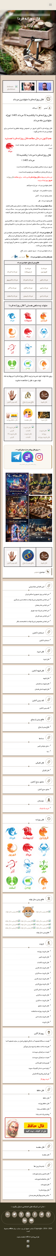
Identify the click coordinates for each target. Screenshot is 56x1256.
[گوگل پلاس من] (7, 1214)
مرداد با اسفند (12, 296)
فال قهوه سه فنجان (42, 683)
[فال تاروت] (40, 485)
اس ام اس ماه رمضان (42, 605)
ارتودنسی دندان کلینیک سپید (39, 1068)
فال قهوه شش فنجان (42, 689)
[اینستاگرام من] (28, 1214)
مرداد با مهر (44, 288)
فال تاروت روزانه (43, 951)
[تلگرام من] (41, 1214)
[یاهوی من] (48, 1214)
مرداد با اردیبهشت (28, 269)
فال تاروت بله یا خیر (42, 1016)
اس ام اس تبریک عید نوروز (40, 610)
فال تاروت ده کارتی (42, 1000)
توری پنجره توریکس (42, 1062)
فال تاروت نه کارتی (42, 995)
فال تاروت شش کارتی (41, 989)
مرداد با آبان (28, 288)
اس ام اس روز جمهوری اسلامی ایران (37, 594)
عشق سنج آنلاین (43, 789)
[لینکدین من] (24, 1220)
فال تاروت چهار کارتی (42, 978)
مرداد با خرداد (12, 272)
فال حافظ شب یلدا (43, 1109)
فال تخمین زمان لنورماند (40, 1173)
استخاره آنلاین (44, 640)
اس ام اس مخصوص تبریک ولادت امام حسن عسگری (31, 599)
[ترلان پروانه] (28, 87)
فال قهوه (46, 678)
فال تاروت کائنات (28, 435)
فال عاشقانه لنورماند (42, 1179)
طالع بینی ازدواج (43, 727)
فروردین (22, 257)
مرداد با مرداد (28, 280)
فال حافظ (46, 1098)
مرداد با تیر (44, 280)
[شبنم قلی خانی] (11, 88)
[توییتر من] (14, 1214)
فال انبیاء (46, 659)
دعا (48, 751)
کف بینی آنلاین (44, 708)
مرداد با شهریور (12, 280)
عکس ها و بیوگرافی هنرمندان (39, 1195)
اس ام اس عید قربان (42, 616)
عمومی (36, 572)
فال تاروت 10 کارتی (12, 435)
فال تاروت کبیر (44, 957)
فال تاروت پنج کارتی (42, 984)
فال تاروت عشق (43, 1005)
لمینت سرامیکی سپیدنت (40, 1052)
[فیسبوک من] (34, 1214)
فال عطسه (45, 1154)
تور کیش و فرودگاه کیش (40, 1073)
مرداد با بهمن (28, 296)
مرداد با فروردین (44, 269)
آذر (12, 257)
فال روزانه (10, 177)
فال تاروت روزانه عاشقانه (40, 1011)
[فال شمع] (17, 508)
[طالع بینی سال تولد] (28, 920)
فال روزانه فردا (28, 18)
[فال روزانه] (17, 485)
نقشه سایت (21, 1237)
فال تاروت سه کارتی (42, 973)
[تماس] (21, 1214)
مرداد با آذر (12, 288)
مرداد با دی (44, 296)
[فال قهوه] (40, 508)
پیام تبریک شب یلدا (42, 1114)
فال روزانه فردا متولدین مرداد (28, 99)
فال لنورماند (45, 1184)
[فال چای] (40, 531)
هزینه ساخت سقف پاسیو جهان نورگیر (36, 1046)
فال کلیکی (45, 770)
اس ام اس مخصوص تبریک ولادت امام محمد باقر (32, 621)
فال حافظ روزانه (12, 420)
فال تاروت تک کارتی (42, 967)
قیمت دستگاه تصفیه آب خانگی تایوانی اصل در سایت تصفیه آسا (27, 1041)
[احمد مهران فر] (45, 87)
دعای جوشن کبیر (43, 746)
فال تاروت (45, 1022)
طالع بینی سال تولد (42, 932)
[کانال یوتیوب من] (31, 1220)
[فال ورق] (17, 531)
